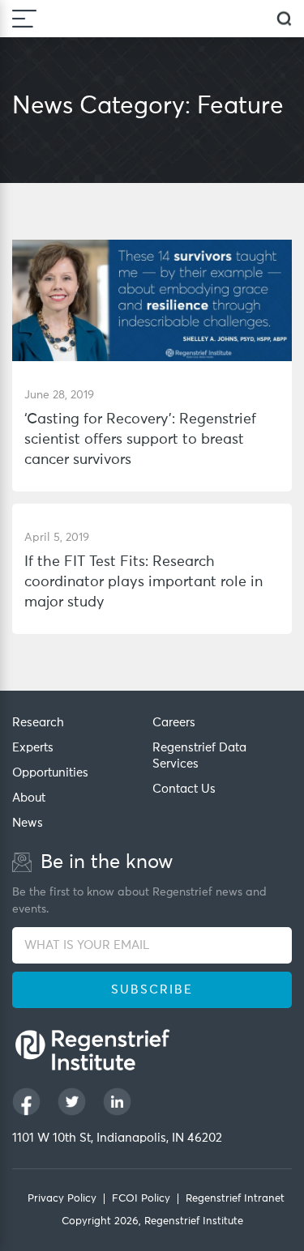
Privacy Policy (62, 1199)
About (28, 798)
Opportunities (50, 773)
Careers (173, 723)
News (27, 823)
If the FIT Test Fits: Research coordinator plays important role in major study (143, 582)
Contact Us (184, 789)
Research (38, 723)
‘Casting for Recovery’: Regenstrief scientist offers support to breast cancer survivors (140, 439)
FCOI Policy (141, 1199)
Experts (33, 748)
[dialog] (284, 19)
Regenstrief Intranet (235, 1199)
